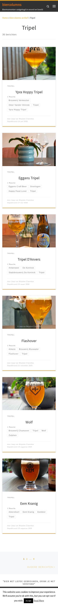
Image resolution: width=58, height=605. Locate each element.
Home (5, 17)
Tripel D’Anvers (29, 259)
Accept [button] (28, 600)
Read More (39, 600)
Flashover (29, 341)
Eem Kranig (29, 503)
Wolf (29, 422)
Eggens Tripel (29, 178)
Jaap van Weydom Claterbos (22, 119)
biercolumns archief (19, 17)
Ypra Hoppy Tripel (29, 92)
